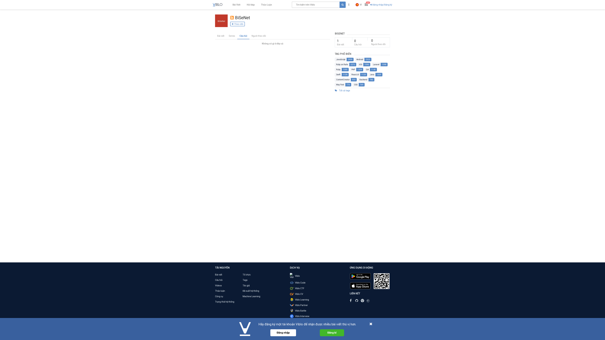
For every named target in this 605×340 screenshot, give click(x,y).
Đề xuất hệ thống (251, 291)
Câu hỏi (243, 36)
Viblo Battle (300, 310)
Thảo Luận (266, 4)
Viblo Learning (302, 299)
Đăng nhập (283, 332)
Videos (218, 285)
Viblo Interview (302, 316)
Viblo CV (299, 294)
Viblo (297, 276)
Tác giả (246, 285)
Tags (245, 280)
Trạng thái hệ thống (224, 301)
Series (232, 36)
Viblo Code (300, 282)
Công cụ (219, 296)
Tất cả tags (344, 90)
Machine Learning (251, 296)
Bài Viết (236, 4)
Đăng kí (332, 332)
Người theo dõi (259, 36)
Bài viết (220, 36)
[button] (359, 4)
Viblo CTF (299, 288)
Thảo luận (220, 291)
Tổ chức (247, 274)
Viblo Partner (301, 305)
